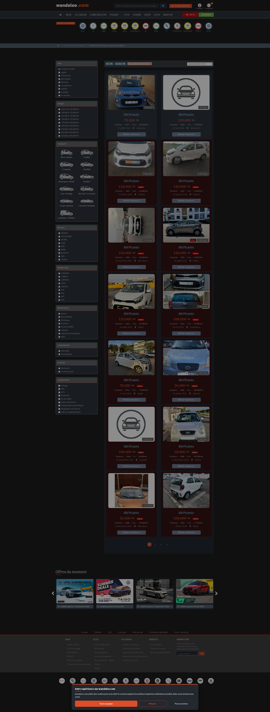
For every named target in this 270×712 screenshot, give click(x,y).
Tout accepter (106, 704)
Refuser (152, 704)
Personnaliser (181, 704)
